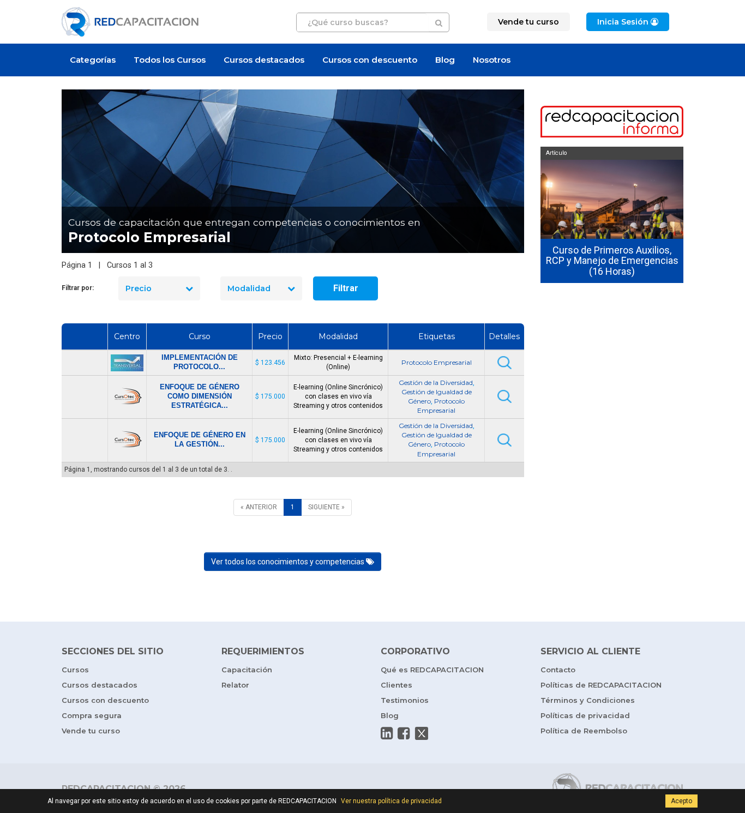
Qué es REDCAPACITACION (432, 669)
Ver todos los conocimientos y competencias (288, 561)
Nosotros (491, 60)
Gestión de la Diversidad (436, 382)
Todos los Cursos (170, 60)
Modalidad (249, 288)
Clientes (396, 684)
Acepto (681, 801)
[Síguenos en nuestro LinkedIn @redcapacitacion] (387, 733)
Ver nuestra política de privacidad (391, 801)
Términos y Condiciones (587, 700)
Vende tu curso (91, 730)
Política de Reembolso (583, 730)
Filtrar (345, 288)
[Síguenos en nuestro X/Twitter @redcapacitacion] (421, 733)
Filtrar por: (78, 288)
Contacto (557, 669)
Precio (138, 288)
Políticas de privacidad (585, 715)
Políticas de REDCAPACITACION (601, 684)
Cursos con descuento (369, 60)
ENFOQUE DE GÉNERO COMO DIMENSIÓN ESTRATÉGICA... (199, 396)
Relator (235, 684)
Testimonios (405, 700)
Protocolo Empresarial (436, 362)
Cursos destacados (264, 60)
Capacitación (246, 669)
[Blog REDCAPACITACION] (612, 123)
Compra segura (92, 715)
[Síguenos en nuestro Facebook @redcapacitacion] (404, 733)
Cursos (75, 669)
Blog (445, 60)
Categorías (93, 60)
